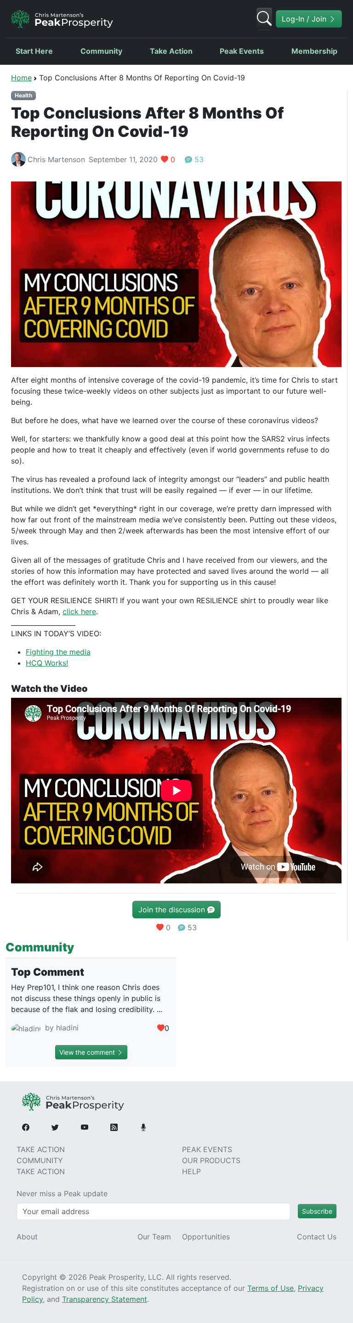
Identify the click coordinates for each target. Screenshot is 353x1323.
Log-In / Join (305, 18)
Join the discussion (172, 909)
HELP (191, 1171)
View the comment (88, 1052)
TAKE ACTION (41, 1149)
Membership (314, 51)
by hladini (61, 1027)
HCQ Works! (47, 662)
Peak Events (242, 51)
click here (79, 611)
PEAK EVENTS (207, 1149)
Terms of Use (270, 1288)
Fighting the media (58, 651)
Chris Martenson (56, 159)
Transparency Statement (104, 1299)
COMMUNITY (40, 1160)
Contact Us (316, 1236)
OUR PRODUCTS (211, 1160)
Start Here (34, 51)
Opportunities (206, 1236)
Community (101, 51)
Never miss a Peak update (62, 1193)
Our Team (154, 1236)
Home (21, 77)
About (27, 1236)
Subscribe (317, 1211)
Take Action (171, 51)
